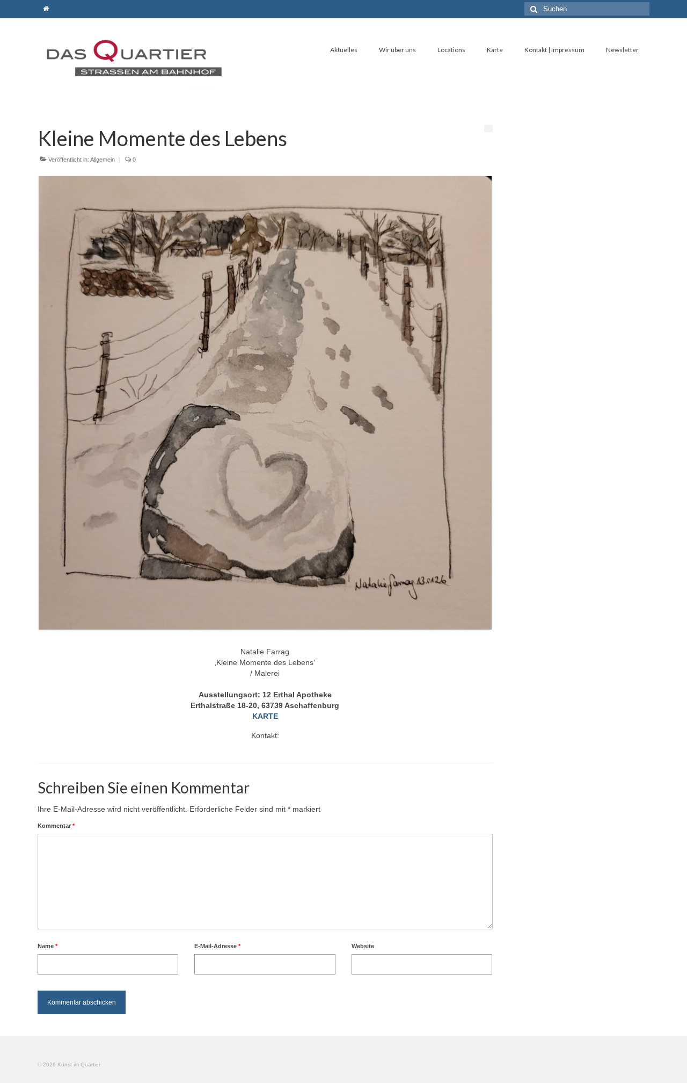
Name (47, 946)
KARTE (265, 716)
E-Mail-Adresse (217, 946)
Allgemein (102, 159)
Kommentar (56, 825)
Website (363, 946)
